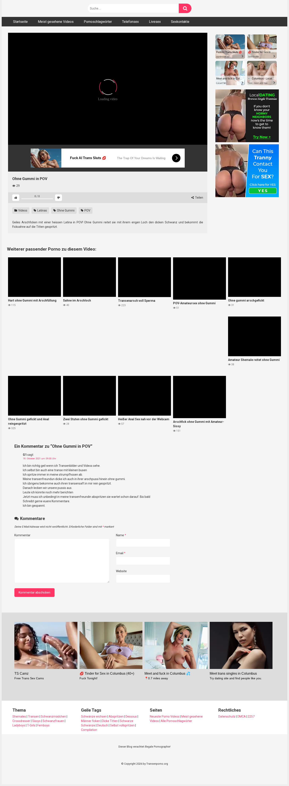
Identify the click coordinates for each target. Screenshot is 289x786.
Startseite (20, 22)
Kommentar (22, 535)
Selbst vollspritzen (122, 725)
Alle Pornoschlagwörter (176, 721)
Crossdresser (21, 721)
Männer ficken (90, 721)
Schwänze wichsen (94, 716)
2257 (251, 716)
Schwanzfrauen (53, 721)
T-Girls (31, 725)
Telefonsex (130, 22)
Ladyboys (18, 725)
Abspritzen (116, 716)
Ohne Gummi (65, 210)
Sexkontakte (180, 22)
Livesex (155, 22)
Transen (33, 716)
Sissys (36, 721)
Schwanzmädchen (53, 716)
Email (120, 553)
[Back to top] (275, 773)
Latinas (42, 210)
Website (121, 571)
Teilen (198, 197)
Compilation (89, 729)
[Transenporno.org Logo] (36, 8)
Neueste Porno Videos (164, 716)
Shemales (19, 716)
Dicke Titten (110, 721)
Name (121, 535)
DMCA (241, 716)
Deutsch (102, 725)
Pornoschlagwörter (98, 22)
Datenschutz (226, 716)
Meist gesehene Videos (56, 22)
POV (87, 210)
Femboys (43, 725)
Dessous (131, 716)
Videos (22, 210)
